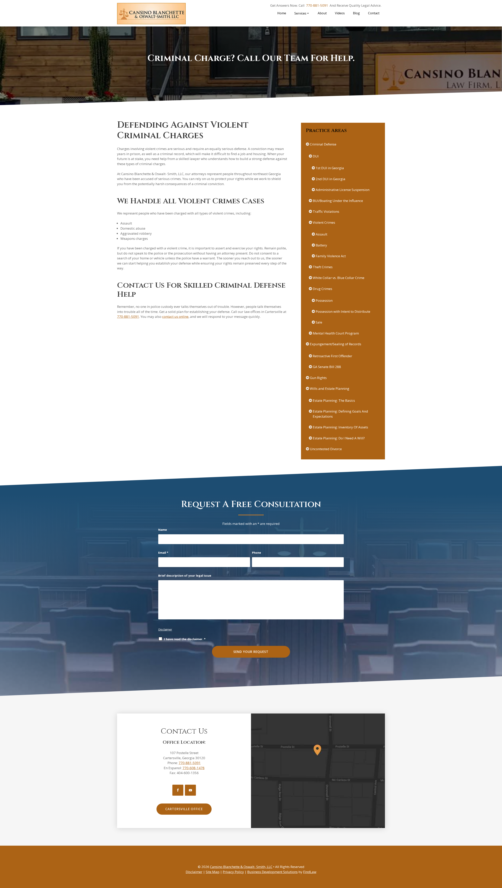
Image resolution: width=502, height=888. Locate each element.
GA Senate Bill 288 (327, 366)
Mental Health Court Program (336, 333)
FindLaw (309, 872)
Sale (319, 322)
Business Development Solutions (272, 872)
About (322, 13)
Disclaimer (165, 629)
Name (162, 530)
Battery (321, 245)
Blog (356, 13)
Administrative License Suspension (342, 189)
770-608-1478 (194, 768)
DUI (316, 156)
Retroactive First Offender (332, 356)
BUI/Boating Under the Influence (338, 200)
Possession (324, 300)
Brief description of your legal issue (184, 575)
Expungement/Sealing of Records (335, 344)
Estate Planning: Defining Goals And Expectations (340, 414)
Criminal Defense (323, 144)
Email (163, 552)
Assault (321, 234)
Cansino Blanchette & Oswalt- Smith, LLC (241, 866)
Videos (340, 13)
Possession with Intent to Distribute (343, 311)
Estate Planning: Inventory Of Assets (340, 427)
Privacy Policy (233, 872)
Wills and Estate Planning (329, 388)
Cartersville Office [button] (184, 809)
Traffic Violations (326, 211)
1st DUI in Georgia (330, 168)
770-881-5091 (317, 5)
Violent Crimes (324, 222)
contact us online (175, 316)
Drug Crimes (322, 288)
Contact (373, 13)
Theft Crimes (323, 267)
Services (300, 13)
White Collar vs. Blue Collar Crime (338, 277)
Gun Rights (318, 377)
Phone (256, 552)
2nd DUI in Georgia (330, 179)
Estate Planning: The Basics (334, 400)
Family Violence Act (331, 256)
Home (281, 13)
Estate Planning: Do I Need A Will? (339, 438)
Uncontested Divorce (326, 449)
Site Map (212, 872)
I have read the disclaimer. (185, 639)
